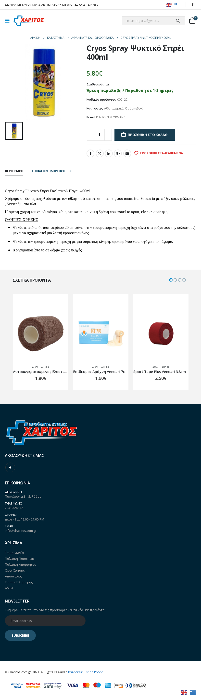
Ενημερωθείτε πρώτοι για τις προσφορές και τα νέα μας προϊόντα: (55, 610)
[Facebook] (192, 4)
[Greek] (178, 4)
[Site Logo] (29, 20)
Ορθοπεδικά (134, 108)
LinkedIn (109, 153)
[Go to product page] (59, 333)
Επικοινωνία (14, 552)
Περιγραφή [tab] (14, 171)
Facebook (90, 153)
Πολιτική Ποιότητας (19, 558)
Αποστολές (13, 576)
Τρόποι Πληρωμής (19, 582)
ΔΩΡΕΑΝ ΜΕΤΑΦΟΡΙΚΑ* (21, 4)
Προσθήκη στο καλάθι (148, 134)
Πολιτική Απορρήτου (20, 564)
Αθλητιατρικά (114, 108)
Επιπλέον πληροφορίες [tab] (52, 171)
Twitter (100, 153)
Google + (118, 153)
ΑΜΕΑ (9, 588)
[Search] (178, 20)
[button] (9, 20)
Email (127, 153)
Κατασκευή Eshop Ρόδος (85, 672)
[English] (169, 4)
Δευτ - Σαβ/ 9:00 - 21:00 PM (24, 519)
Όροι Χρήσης (15, 570)
